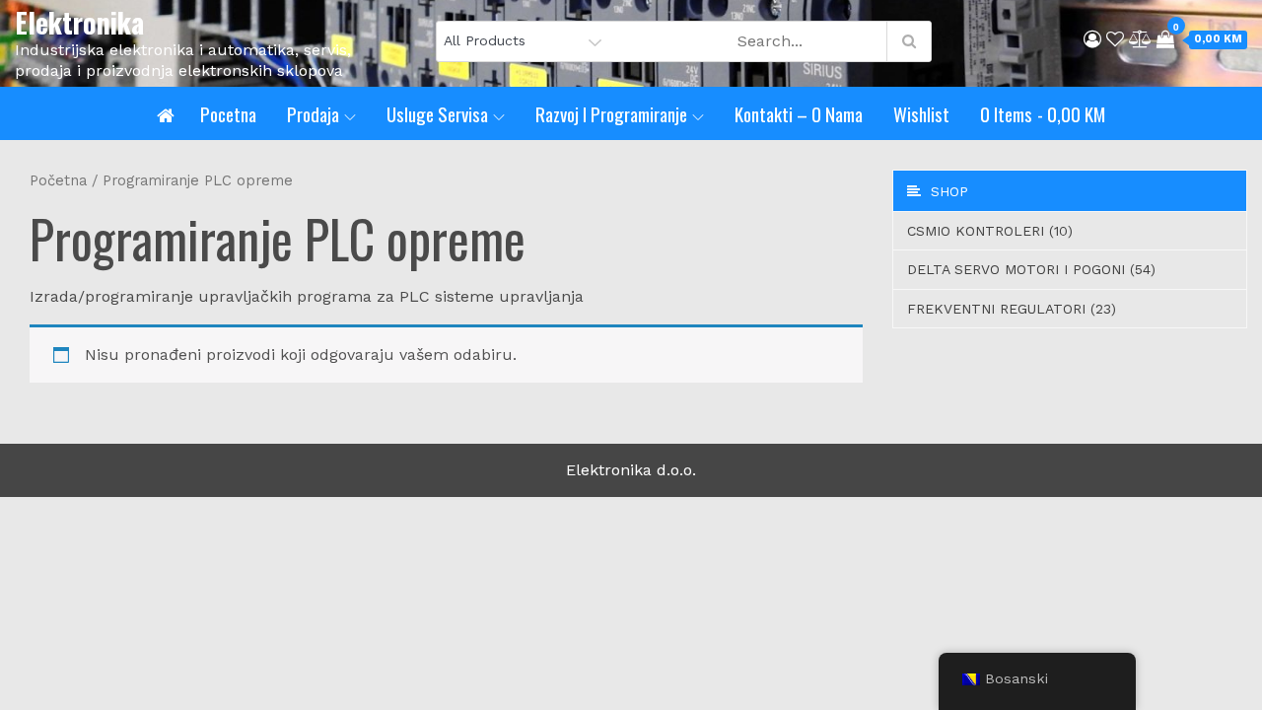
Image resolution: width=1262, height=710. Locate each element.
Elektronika (79, 22)
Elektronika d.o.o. (631, 470)
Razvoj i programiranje (611, 113)
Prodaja (313, 113)
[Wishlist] (1115, 39)
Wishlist (921, 113)
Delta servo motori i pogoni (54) (1031, 269)
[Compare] (1140, 39)
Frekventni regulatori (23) (1011, 309)
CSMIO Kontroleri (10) (990, 231)
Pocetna (228, 113)
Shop (944, 191)
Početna (58, 180)
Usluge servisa (437, 113)
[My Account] (1092, 39)
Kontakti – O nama (799, 113)
